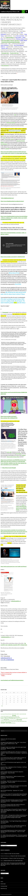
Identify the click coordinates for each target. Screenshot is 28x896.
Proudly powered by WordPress (6, 894)
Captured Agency (10, 37)
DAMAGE (6, 716)
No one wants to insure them (13, 456)
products (24, 455)
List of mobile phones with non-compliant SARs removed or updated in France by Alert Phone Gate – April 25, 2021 (13, 826)
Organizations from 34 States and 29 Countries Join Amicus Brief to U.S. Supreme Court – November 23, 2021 (14, 786)
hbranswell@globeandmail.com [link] (16, 204)
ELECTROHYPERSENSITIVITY (10, 718)
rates (12, 139)
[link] (15, 114)
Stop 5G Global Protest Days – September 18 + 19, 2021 (12, 790)
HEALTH (6, 720)
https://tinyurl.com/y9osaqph (9, 467)
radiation (12, 721)
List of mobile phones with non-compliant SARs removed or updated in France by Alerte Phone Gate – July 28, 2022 (13, 758)
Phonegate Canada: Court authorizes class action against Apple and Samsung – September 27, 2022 (13, 748)
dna (9, 716)
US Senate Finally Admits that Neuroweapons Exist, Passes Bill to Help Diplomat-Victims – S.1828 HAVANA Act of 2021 (14, 800)
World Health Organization (15, 130)
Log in (2, 881)
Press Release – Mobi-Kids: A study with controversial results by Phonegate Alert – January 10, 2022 (14, 782)
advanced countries (10, 122)
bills (15, 114)
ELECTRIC (17, 716)
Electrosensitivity (23, 718)
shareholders (19, 453)
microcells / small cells (4, 721)
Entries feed (3, 883)
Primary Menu (26, 11)
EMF (26, 718)
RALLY (15, 721)
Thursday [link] (20, 68)
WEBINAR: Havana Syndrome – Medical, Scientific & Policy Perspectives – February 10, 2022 (13, 777)
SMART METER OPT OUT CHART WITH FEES (13, 860)
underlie (7, 148)
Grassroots (5, 312)
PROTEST (9, 721)
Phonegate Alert (5, 53)
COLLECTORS (3, 716)
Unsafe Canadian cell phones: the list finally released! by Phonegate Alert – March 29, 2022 (12, 772)
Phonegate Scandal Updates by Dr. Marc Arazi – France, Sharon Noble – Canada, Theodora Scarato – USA (13, 743)
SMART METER (24, 721)
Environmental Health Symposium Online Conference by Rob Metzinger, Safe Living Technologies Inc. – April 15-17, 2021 (13, 831)
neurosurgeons (4, 143)
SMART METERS (6, 723)
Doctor (11, 716)
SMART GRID (19, 721)
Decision (17, 40)
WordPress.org (4, 888)
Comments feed (4, 886)
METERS (19, 720)
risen (4, 137)
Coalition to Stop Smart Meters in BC (10, 11)
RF (16, 721)
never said (9, 452)
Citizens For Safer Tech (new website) (8, 738)
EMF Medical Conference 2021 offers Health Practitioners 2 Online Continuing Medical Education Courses (13, 805)
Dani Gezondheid (4, 858)
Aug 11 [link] (3, 635)
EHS (14, 716)
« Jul (2, 705)
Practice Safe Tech (14, 53)
